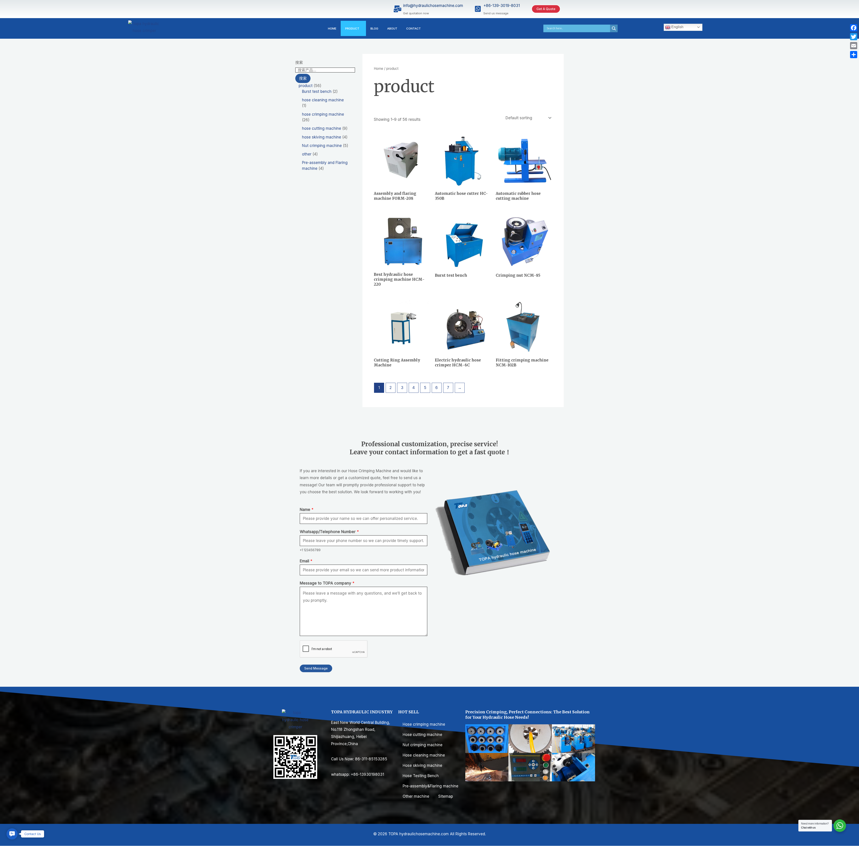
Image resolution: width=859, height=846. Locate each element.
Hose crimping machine (424, 724)
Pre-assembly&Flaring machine (431, 786)
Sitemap (445, 796)
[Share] (853, 54)
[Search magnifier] (614, 28)
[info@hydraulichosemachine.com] (397, 9)
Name (306, 509)
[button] (12, 834)
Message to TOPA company (327, 583)
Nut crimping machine (422, 745)
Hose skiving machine (422, 765)
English (676, 27)
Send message (316, 668)
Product (352, 28)
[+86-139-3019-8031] (477, 9)
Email (306, 561)
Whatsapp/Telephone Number (329, 531)
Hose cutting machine (422, 734)
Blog (374, 28)
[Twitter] (853, 36)
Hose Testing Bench (421, 776)
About (392, 28)
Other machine (416, 796)
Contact (413, 28)
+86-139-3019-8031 (501, 5)
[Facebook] (853, 27)
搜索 (299, 62)
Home (332, 28)
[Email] (853, 45)
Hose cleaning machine (424, 755)
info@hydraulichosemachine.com (433, 5)
